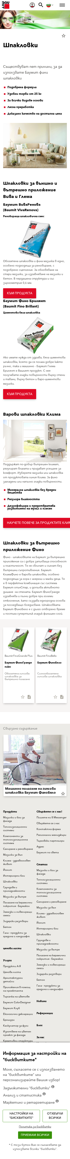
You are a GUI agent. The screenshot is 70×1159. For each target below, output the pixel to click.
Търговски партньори (50, 841)
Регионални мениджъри (51, 835)
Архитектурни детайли (13, 980)
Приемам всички (35, 1135)
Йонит (7, 870)
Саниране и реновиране (18, 849)
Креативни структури (18, 1041)
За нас (40, 1037)
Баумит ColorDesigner (17, 1002)
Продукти (10, 812)
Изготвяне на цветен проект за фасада (17, 1033)
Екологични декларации (18, 1014)
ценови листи (12, 948)
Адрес (40, 847)
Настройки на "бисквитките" (21, 1116)
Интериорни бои (14, 876)
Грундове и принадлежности (14, 889)
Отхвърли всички (55, 1116)
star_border (63, 35)
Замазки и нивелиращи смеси (17, 914)
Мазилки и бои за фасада (14, 819)
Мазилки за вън (13, 855)
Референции (45, 1013)
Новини (41, 1001)
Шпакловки (10, 881)
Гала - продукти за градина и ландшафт (16, 935)
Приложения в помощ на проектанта (16, 989)
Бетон (7, 927)
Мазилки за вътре (14, 897)
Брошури (9, 1020)
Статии (42, 864)
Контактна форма (49, 829)
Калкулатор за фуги (15, 1026)
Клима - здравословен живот (17, 862)
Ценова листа (12, 972)
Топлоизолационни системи (15, 828)
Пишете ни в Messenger (51, 817)
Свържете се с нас (48, 823)
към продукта (19, 293)
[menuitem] (32, 5)
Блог (39, 1025)
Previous (3, 766)
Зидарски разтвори (15, 921)
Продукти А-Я (12, 966)
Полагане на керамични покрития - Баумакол (17, 904)
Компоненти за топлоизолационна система (15, 839)
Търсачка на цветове (16, 996)
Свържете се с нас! (49, 812)
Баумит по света (48, 852)
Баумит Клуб (11, 1008)
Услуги (7, 960)
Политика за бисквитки (35, 1126)
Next (66, 766)
